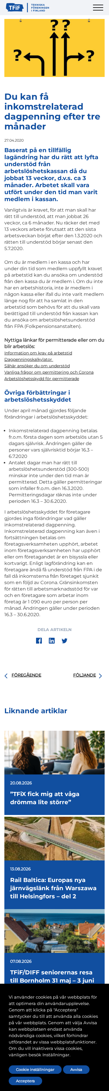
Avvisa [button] (76, 1069)
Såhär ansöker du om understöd (37, 365)
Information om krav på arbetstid (38, 353)
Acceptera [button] (25, 1080)
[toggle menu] (99, 11)
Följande (84, 675)
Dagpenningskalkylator (28, 359)
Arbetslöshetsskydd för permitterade (41, 378)
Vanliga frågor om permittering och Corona (49, 372)
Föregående (26, 675)
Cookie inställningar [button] (35, 1069)
